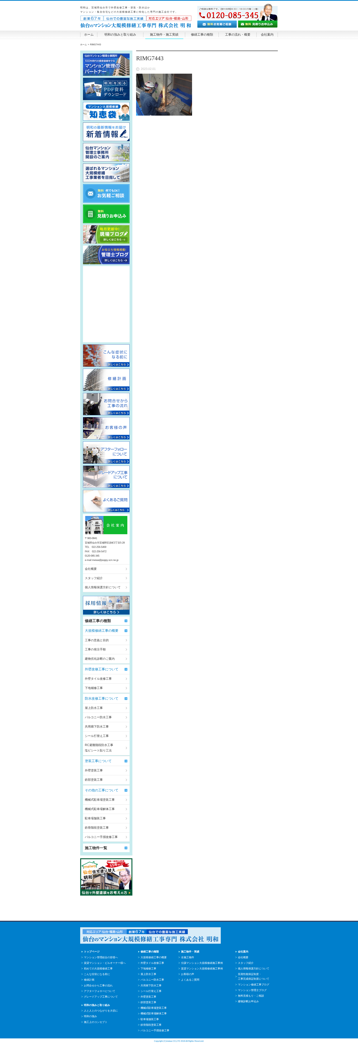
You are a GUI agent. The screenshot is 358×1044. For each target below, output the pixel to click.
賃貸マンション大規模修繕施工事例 (202, 968)
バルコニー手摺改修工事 (101, 837)
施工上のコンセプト (95, 1022)
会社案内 (267, 34)
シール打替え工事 (97, 735)
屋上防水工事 (94, 707)
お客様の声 (187, 974)
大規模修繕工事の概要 (101, 630)
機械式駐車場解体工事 (100, 809)
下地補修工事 (94, 688)
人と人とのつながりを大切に (101, 1010)
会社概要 (91, 568)
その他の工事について (101, 790)
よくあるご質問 (190, 979)
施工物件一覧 (96, 848)
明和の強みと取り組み (120, 34)
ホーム (89, 34)
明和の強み (90, 1016)
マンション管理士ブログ (252, 990)
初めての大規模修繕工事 (98, 968)
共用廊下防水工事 (97, 726)
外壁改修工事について (101, 669)
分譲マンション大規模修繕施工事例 (202, 962)
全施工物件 (187, 957)
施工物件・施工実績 (164, 34)
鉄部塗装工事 (94, 779)
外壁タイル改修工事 (98, 678)
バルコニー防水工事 (98, 717)
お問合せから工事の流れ (98, 985)
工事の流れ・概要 (237, 34)
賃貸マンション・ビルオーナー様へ (105, 962)
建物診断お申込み (248, 1001)
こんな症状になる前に (97, 974)
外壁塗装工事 (94, 770)
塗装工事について (98, 761)
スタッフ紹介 (94, 578)
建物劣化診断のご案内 (100, 658)
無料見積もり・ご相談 (251, 995)
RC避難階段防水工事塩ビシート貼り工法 (99, 747)
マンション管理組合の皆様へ (101, 957)
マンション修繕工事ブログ (253, 984)
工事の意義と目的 (97, 640)
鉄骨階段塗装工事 (97, 827)
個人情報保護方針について (103, 587)
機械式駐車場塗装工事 (100, 799)
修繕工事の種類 (202, 34)
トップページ (92, 951)
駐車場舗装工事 (95, 818)
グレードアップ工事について (101, 996)
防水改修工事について (101, 698)
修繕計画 (89, 979)
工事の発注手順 (95, 649)
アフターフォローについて (99, 991)
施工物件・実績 (190, 951)
